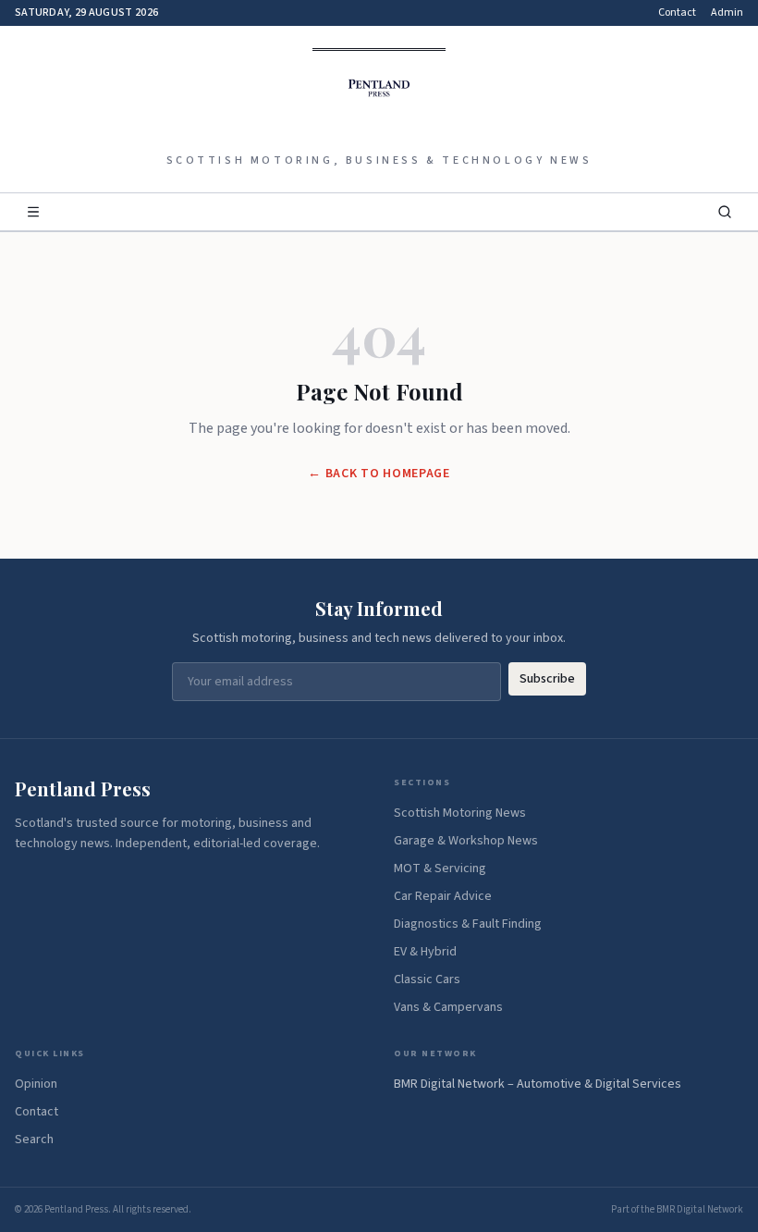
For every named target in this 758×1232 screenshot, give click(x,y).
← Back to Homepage (379, 473)
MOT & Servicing (440, 868)
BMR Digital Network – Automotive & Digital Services (537, 1084)
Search (34, 1139)
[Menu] (33, 211)
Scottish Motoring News (460, 813)
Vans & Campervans (448, 1007)
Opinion (36, 1084)
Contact (677, 13)
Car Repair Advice (443, 896)
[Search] (724, 211)
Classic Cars (427, 979)
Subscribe (547, 679)
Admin (727, 13)
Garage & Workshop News (466, 841)
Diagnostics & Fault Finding (468, 924)
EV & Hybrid (425, 951)
